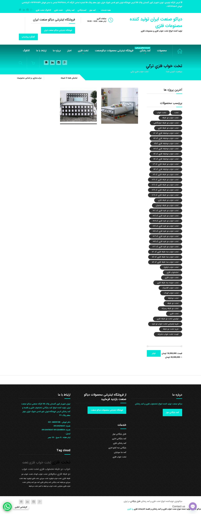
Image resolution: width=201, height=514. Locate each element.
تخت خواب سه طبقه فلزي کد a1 (165, 251)
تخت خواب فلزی (177, 51)
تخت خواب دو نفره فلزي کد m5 (165, 226)
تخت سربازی (44, 478)
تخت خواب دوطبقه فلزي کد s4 (165, 148)
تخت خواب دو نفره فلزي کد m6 (165, 231)
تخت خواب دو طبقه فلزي (168, 128)
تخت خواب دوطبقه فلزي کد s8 (165, 169)
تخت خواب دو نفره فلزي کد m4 (165, 220)
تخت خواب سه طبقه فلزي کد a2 (165, 256)
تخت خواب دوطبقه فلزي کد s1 (165, 133)
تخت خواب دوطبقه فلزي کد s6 (165, 159)
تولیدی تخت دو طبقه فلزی (167, 318)
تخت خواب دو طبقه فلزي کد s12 (165, 184)
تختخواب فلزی (172, 272)
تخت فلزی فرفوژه (33, 478)
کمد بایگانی (55, 482)
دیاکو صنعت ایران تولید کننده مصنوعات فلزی (156, 22)
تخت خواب (161, 112)
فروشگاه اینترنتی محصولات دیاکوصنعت (114, 50)
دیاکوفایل (52, 474)
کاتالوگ (26, 50)
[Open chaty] (193, 506)
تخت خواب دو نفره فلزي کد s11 (165, 246)
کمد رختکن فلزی (119, 443)
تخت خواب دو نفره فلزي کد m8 (165, 241)
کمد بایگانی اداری (119, 438)
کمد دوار (92, 10)
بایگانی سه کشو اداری (117, 447)
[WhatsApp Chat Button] (7, 506)
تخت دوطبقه (173, 298)
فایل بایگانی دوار (119, 434)
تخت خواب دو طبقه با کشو (48, 486)
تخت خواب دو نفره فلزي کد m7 (165, 236)
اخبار (69, 50)
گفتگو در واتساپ (28, 36)
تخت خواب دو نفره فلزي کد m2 (165, 215)
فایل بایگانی (135, 501)
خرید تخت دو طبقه (170, 329)
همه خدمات (106, 10)
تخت (176, 112)
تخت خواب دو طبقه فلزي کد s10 (165, 179)
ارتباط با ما (41, 50)
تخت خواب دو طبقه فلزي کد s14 (165, 195)
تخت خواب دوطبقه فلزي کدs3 (166, 143)
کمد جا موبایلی (120, 452)
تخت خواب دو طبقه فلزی (168, 200)
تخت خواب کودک (171, 293)
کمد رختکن (70, 10)
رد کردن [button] (130, 509)
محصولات (162, 50)
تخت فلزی (58, 10)
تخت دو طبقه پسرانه (170, 308)
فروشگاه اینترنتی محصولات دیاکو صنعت (107, 410)
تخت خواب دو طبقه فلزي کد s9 (165, 174)
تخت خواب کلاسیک (170, 287)
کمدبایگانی (81, 10)
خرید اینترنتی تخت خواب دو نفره (165, 323)
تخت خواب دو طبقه (170, 117)
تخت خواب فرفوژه (171, 267)
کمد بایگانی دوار (172, 412)
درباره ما (57, 50)
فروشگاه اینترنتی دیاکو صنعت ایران (58, 30)
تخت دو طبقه (172, 303)
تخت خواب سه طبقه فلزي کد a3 (165, 262)
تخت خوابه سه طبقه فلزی (167, 282)
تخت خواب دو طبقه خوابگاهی (166, 122)
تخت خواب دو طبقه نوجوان (167, 205)
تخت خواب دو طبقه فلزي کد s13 (165, 189)
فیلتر (154, 353)
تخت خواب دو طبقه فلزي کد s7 (165, 164)
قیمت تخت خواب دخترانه (168, 334)
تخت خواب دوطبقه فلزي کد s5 (165, 153)
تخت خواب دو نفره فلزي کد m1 (165, 210)
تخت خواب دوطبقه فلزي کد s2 (165, 138)
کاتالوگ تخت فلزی (43, 10)
